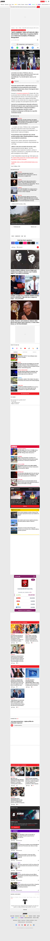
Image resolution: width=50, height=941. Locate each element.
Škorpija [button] (30, 897)
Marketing (15, 920)
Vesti (17, 27)
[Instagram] (25, 243)
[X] (21, 243)
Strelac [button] (34, 897)
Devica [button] (24, 897)
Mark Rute (17, 236)
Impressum (23, 920)
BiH (25, 236)
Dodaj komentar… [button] (18, 725)
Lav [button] (22, 897)
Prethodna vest (17, 226)
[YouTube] (29, 243)
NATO (13, 236)
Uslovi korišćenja (29, 921)
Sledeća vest (33, 226)
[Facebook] (17, 243)
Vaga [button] (28, 897)
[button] (38, 40)
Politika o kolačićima (30, 920)
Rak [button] (20, 897)
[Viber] (13, 243)
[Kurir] (2, 1)
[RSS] (33, 348)
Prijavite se (16, 827)
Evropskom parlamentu (22, 93)
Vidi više (25, 909)
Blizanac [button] (16, 897)
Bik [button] (14, 897)
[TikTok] (33, 243)
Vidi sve (25, 506)
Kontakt (19, 920)
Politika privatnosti (21, 921)
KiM (22, 236)
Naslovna (13, 27)
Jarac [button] (38, 897)
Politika (20, 27)
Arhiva (36, 920)
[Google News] (37, 243)
